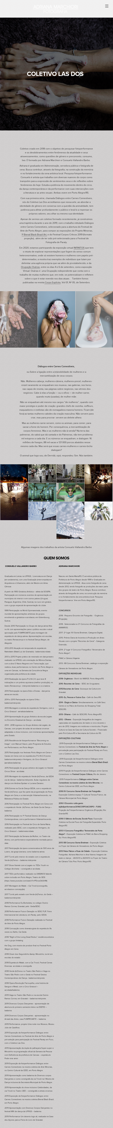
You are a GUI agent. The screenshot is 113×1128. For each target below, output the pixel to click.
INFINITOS (79, 247)
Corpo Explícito (52, 282)
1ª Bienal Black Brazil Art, (34, 234)
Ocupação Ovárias (30, 267)
